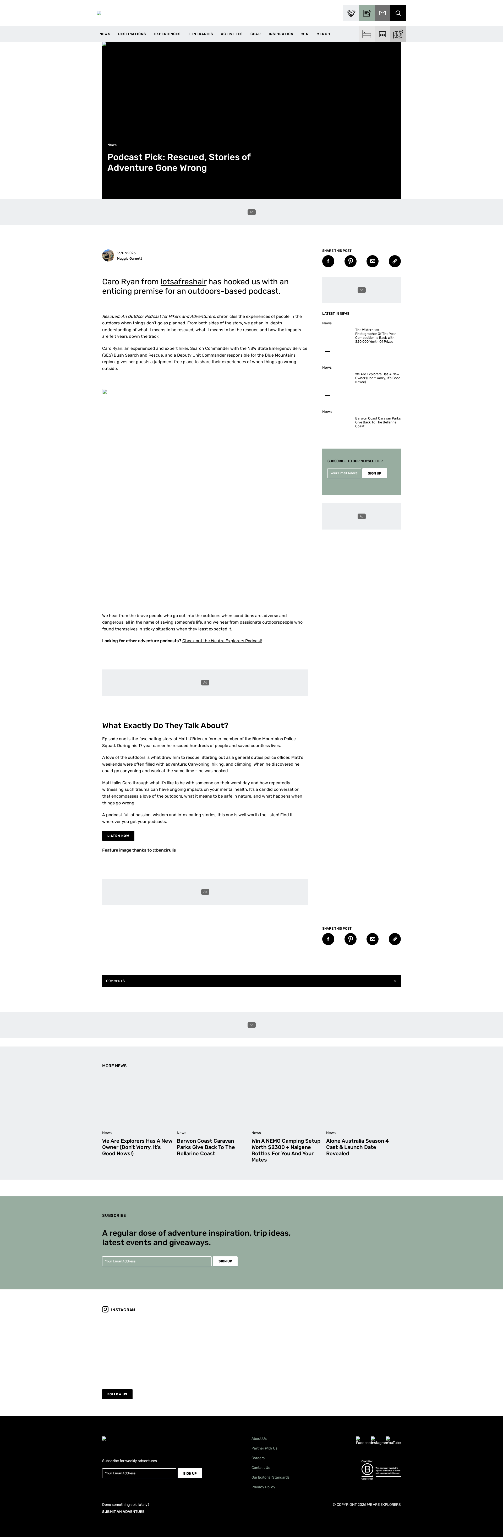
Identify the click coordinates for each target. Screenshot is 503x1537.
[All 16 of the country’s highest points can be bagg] (214, 1347)
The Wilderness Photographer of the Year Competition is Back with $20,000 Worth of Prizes (375, 336)
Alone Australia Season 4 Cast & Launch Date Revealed (357, 1147)
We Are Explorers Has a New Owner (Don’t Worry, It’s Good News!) (378, 378)
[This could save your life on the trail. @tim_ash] (138, 1347)
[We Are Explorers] (99, 13)
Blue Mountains (280, 355)
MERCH (323, 34)
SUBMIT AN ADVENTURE (123, 1511)
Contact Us (261, 1467)
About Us (259, 1438)
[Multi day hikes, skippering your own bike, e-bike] (289, 1347)
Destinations (132, 34)
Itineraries (201, 34)
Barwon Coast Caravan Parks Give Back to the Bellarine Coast (378, 422)
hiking (218, 764)
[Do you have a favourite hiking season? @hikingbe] (364, 1347)
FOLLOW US (117, 1394)
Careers (258, 1458)
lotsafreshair (183, 281)
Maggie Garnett (129, 258)
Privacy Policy (263, 1487)
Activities (232, 34)
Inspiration (281, 34)
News (105, 34)
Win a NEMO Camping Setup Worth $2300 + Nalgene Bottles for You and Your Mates (286, 1150)
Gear (255, 34)
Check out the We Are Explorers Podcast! (222, 640)
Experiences (167, 34)
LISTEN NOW (118, 836)
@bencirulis (164, 850)
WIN (305, 34)
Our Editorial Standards (270, 1477)
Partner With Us (264, 1448)
